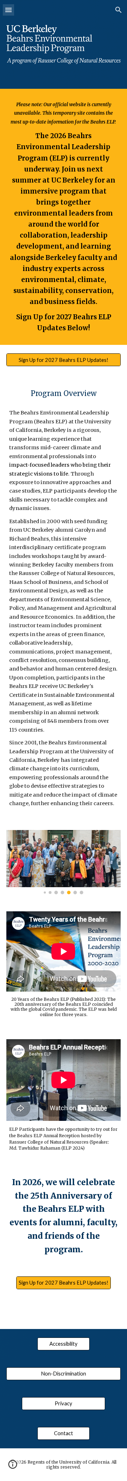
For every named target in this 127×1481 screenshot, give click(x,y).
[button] (8, 10)
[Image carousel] (63, 862)
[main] (63, 216)
